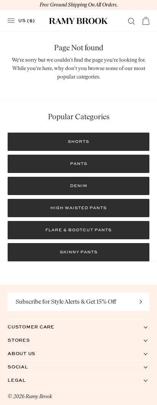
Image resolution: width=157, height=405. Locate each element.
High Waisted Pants (78, 207)
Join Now (141, 301)
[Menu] (11, 21)
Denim (78, 185)
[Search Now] (131, 21)
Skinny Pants (79, 252)
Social (26, 367)
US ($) (26, 20)
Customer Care (39, 327)
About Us (29, 353)
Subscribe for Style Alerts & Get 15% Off (66, 301)
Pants (78, 163)
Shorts (78, 141)
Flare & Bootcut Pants (78, 229)
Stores (27, 340)
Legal (25, 380)
